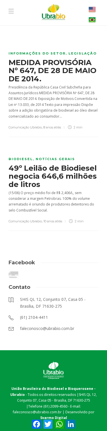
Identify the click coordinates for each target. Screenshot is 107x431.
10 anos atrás (52, 221)
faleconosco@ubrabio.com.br (37, 412)
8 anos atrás (52, 127)
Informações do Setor (37, 53)
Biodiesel (21, 159)
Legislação (82, 53)
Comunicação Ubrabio (25, 127)
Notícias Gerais (55, 159)
